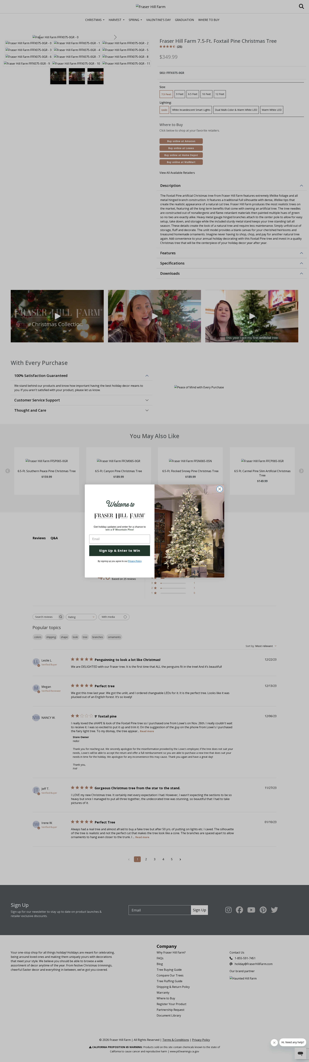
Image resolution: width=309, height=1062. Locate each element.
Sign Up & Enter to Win (119, 550)
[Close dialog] (220, 489)
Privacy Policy (135, 561)
